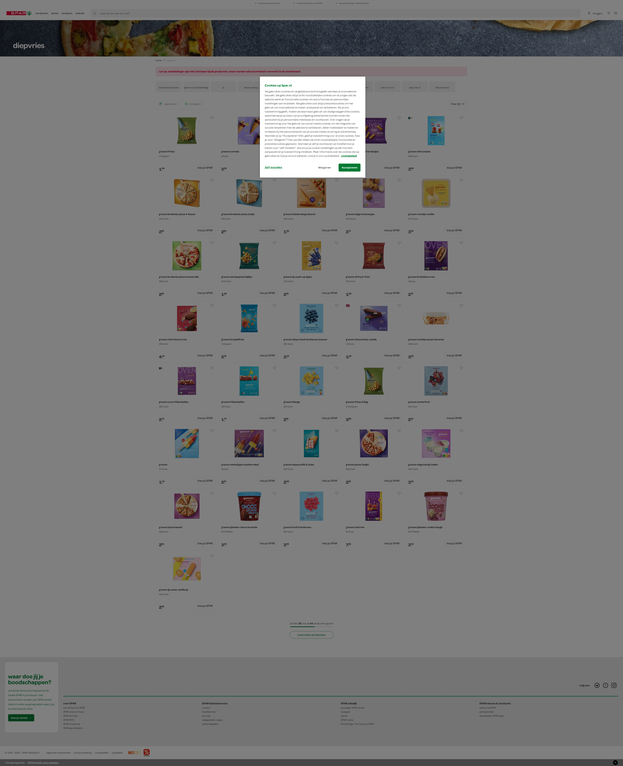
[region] (312, 127)
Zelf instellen (273, 167)
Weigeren (324, 167)
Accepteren (350, 167)
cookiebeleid (349, 156)
